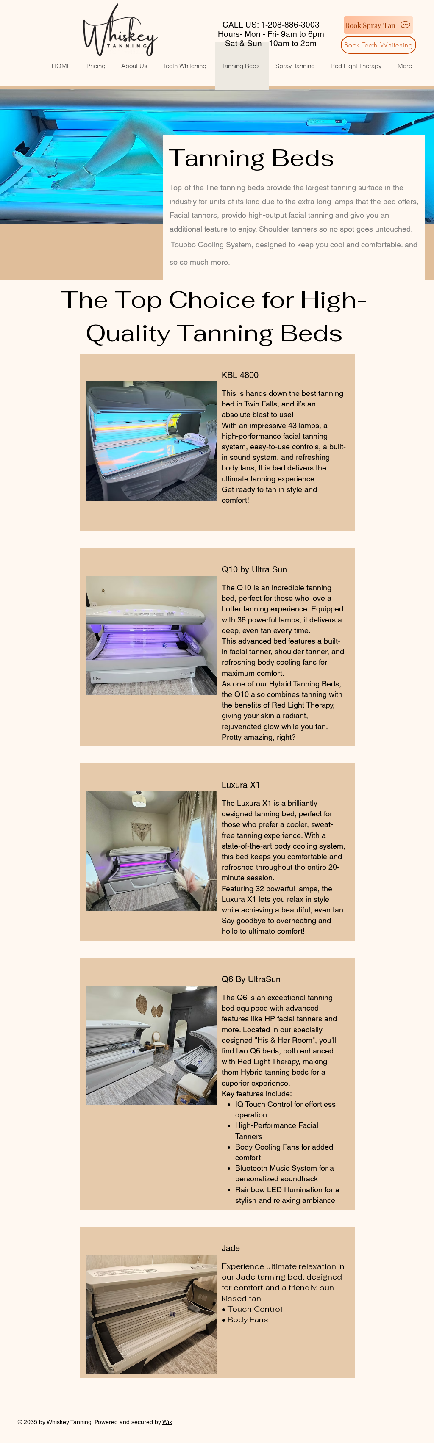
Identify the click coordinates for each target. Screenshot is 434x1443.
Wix (167, 1421)
